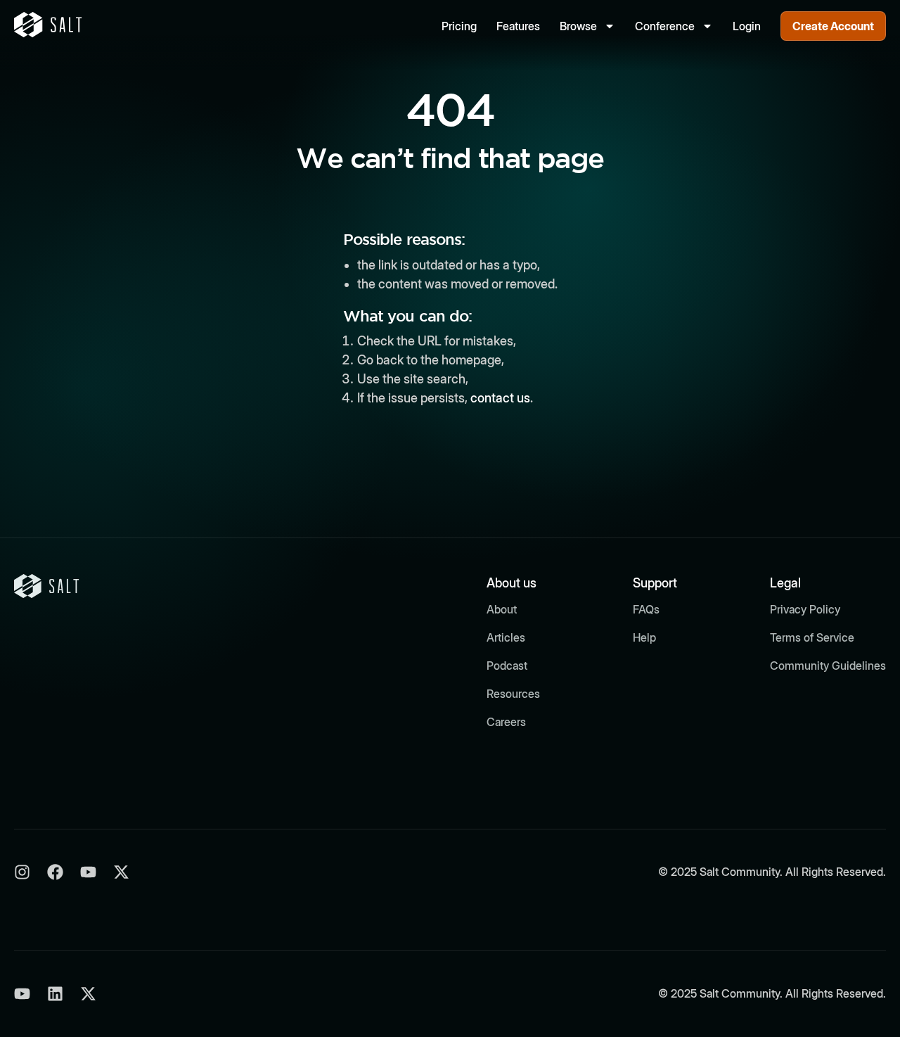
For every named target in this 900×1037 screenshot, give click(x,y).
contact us (500, 397)
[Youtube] (88, 872)
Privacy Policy (805, 609)
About (502, 609)
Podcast (507, 666)
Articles (506, 637)
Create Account (833, 26)
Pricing (459, 26)
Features (518, 26)
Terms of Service (812, 637)
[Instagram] (22, 872)
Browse (578, 26)
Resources (513, 694)
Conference (665, 26)
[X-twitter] (121, 872)
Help (644, 637)
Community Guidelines (828, 666)
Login (747, 26)
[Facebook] (55, 872)
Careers (506, 722)
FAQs (646, 609)
